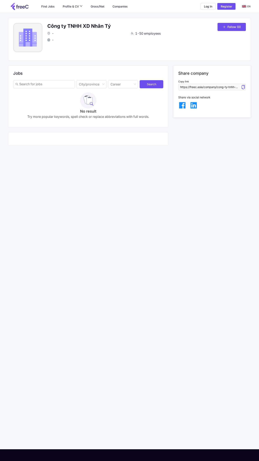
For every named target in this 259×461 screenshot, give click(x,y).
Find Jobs (48, 6)
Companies (120, 6)
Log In (208, 6)
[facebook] (182, 105)
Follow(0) (234, 27)
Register (226, 6)
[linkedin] (194, 105)
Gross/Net (97, 6)
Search (151, 84)
